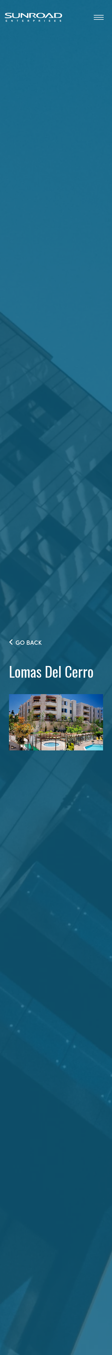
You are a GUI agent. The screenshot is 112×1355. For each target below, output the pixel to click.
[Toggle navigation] (99, 16)
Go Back (29, 642)
